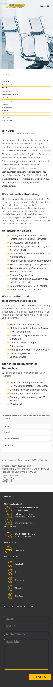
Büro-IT (4, 88)
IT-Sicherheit (16, 404)
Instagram (19, 579)
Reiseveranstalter (7, 120)
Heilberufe (5, 104)
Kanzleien (5, 111)
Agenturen (5, 81)
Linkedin (19, 587)
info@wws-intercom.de (25, 522)
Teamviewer (20, 549)
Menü (43, 6)
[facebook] (11, 480)
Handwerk (5, 98)
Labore (4, 114)
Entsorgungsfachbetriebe (10, 94)
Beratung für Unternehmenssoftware (28, 389)
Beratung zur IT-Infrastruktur (24, 393)
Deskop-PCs (16, 335)
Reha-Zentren (6, 117)
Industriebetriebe (7, 107)
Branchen (5, 75)
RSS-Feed (19, 595)
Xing (17, 571)
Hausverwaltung (7, 101)
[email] (5, 480)
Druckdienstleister (7, 91)
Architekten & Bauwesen (9, 85)
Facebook (19, 563)
